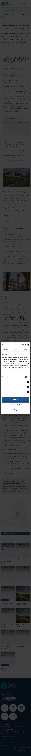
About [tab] (25, 349)
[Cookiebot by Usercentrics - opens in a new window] (22, 345)
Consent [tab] (5, 349)
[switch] (27, 382)
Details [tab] (15, 349)
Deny (15, 410)
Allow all (15, 399)
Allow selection (15, 404)
